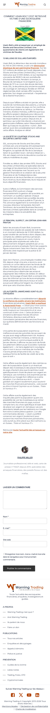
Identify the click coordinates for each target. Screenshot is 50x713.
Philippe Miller (25, 457)
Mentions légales (10, 706)
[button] (4, 4)
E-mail (6, 528)
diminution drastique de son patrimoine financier (24, 67)
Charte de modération (25, 709)
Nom (6, 516)
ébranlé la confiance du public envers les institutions (24, 300)
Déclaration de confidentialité (34, 706)
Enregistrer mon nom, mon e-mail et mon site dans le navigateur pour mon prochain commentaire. (24, 557)
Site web (7, 539)
